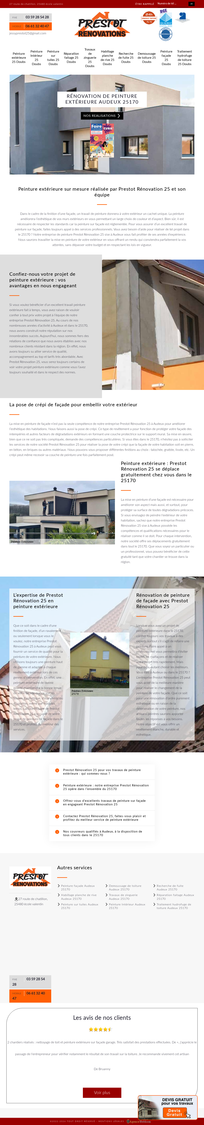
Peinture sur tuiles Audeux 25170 (79, 906)
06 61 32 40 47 (37, 26)
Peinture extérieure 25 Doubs (19, 58)
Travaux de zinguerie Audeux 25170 (123, 897)
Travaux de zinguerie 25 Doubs (90, 58)
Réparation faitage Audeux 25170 (175, 897)
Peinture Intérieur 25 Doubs (36, 57)
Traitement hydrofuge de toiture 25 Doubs (184, 57)
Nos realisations (100, 115)
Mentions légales (111, 1121)
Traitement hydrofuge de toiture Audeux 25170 (174, 906)
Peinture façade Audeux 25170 (78, 888)
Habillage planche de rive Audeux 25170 (79, 897)
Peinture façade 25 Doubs (166, 57)
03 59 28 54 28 (37, 17)
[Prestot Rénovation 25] (102, 24)
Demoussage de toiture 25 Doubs (147, 58)
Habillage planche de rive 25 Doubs (107, 57)
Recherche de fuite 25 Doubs (125, 58)
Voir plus (102, 1093)
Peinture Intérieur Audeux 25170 (127, 906)
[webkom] (139, 1121)
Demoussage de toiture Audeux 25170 (125, 888)
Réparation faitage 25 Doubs (71, 58)
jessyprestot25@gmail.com (27, 33)
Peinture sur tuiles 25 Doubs (53, 57)
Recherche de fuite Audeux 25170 (170, 888)
